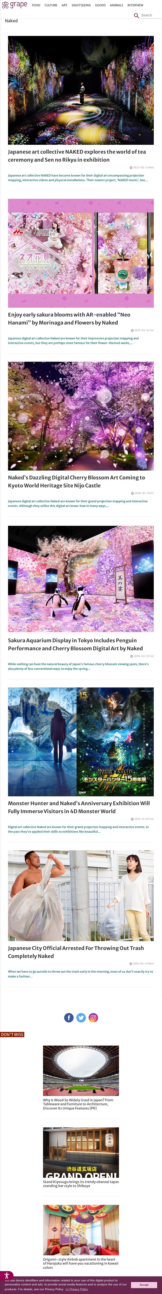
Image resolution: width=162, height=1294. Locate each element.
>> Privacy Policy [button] (76, 1289)
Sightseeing (81, 5)
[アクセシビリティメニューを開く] (7, 1275)
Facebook (69, 1017)
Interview (135, 5)
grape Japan (14, 6)
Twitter (81, 1017)
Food (36, 5)
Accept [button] (144, 1284)
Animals (116, 5)
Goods (100, 5)
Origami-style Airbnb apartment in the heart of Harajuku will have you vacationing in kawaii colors (81, 1263)
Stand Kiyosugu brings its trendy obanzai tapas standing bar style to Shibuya (81, 1184)
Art (65, 5)
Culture (51, 5)
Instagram (93, 1017)
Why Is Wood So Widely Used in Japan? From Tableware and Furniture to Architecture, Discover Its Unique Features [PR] (78, 1104)
